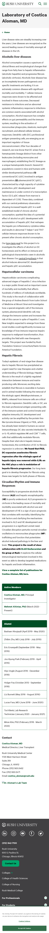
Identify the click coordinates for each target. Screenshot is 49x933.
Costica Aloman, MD (14, 594)
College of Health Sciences (15, 878)
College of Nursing (11, 884)
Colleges (6, 872)
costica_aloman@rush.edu (21, 775)
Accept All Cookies (24, 928)
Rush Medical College (12, 890)
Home (7, 32)
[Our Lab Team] (24, 798)
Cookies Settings (24, 921)
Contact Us (10, 863)
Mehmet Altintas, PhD (15, 606)
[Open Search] (39, 3)
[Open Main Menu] (45, 4)
